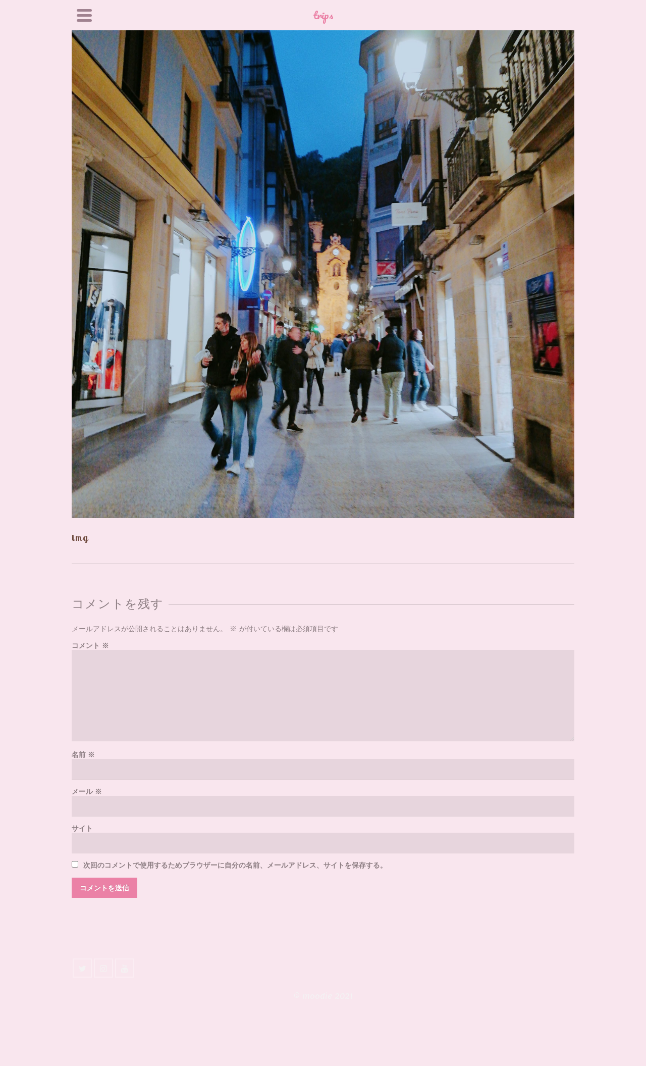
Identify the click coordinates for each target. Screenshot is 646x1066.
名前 (83, 754)
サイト (82, 828)
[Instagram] (103, 968)
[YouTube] (124, 968)
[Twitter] (82, 968)
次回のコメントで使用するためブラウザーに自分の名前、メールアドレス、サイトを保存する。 (235, 865)
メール (87, 791)
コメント (90, 645)
